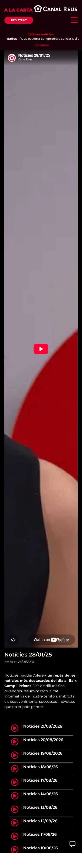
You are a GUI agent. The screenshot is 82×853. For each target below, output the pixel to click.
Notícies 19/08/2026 (42, 753)
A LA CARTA (18, 10)
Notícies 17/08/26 (40, 780)
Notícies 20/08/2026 (43, 739)
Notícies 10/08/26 (40, 848)
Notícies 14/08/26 (40, 793)
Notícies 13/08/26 (40, 807)
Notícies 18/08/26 (40, 766)
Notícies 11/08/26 (40, 834)
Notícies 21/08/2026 (42, 726)
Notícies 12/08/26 (40, 821)
